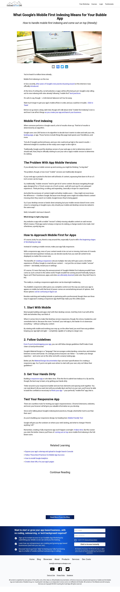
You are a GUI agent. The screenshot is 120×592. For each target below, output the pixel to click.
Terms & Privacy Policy (91, 540)
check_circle (16, 538)
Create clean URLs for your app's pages (39, 462)
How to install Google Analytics (36, 458)
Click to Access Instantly (89, 544)
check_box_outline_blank (75, 540)
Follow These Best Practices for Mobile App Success (44, 455)
